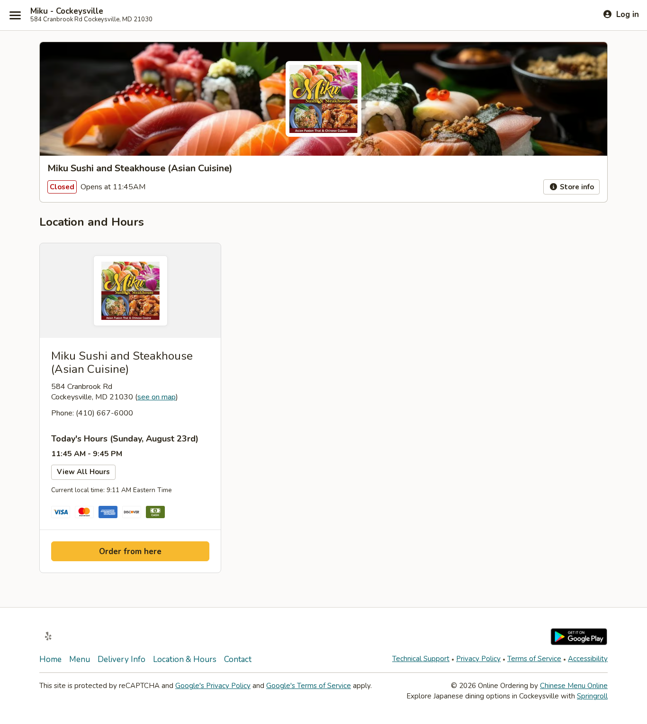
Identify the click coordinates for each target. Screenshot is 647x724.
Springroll (592, 696)
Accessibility (588, 658)
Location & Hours (184, 659)
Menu (79, 659)
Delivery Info (121, 659)
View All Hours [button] (83, 472)
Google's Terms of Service (308, 685)
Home (50, 659)
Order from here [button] (130, 551)
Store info (576, 187)
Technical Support (420, 658)
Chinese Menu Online (574, 685)
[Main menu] (15, 15)
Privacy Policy (478, 658)
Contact (238, 659)
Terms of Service (534, 658)
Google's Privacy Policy (213, 685)
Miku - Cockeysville (66, 11)
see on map (156, 397)
